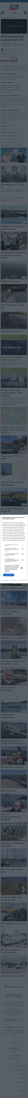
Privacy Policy (22, 580)
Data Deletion (5, 580)
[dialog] (14, 549)
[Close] (24, 517)
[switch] (22, 549)
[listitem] (14, 545)
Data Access (14, 580)
